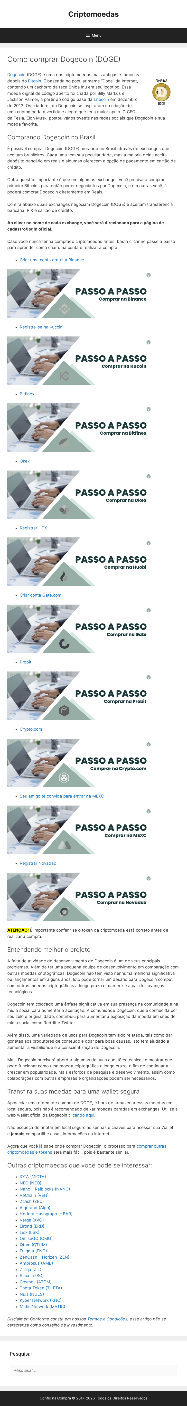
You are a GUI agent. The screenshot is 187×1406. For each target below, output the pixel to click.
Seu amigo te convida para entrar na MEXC (62, 796)
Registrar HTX (33, 528)
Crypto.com (31, 729)
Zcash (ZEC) (32, 1201)
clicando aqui (81, 1115)
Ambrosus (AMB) (36, 1263)
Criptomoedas (93, 14)
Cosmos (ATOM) (36, 1281)
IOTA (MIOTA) (33, 1176)
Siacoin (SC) (32, 1275)
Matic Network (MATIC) (42, 1306)
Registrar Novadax (38, 863)
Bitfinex (27, 393)
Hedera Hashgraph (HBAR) (46, 1213)
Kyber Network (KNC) (41, 1300)
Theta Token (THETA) (41, 1288)
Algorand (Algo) (35, 1207)
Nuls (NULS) (32, 1294)
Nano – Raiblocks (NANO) (45, 1189)
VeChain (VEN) (34, 1195)
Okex (25, 461)
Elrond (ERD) (32, 1226)
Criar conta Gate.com (40, 595)
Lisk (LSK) (29, 1232)
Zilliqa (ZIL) (30, 1269)
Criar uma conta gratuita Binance (52, 259)
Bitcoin (34, 81)
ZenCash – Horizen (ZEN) (44, 1257)
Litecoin (101, 99)
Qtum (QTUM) (33, 1244)
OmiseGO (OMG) (36, 1238)
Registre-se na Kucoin (41, 327)
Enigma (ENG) (33, 1250)
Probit (25, 662)
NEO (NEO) (30, 1183)
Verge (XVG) (32, 1220)
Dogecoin (16, 74)
